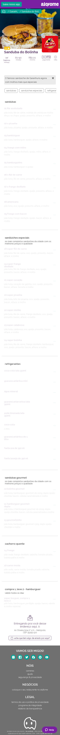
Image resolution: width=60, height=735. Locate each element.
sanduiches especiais (31, 90)
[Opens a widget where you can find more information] (49, 730)
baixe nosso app (11, 4)
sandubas (11, 90)
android (30, 731)
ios (27, 731)
